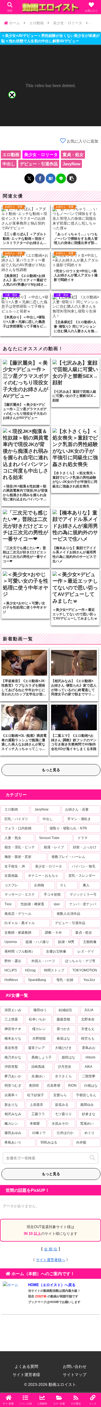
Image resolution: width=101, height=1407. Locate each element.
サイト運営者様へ (50, 1260)
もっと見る (51, 770)
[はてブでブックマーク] (51, 178)
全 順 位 (50, 1249)
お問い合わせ (74, 1366)
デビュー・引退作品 (39, 163)
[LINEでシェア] (61, 178)
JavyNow (72, 163)
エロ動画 (11, 154)
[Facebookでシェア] (40, 178)
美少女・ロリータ (41, 154)
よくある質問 (26, 1366)
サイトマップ (74, 1374)
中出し (9, 163)
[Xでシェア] (29, 178)
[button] (72, 178)
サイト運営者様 (26, 1374)
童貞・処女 (73, 154)
